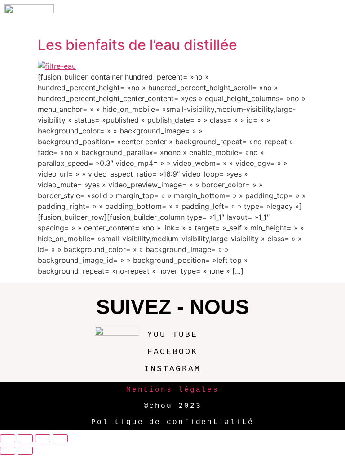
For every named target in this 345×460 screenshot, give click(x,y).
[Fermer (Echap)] (60, 438)
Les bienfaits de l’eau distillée (137, 44)
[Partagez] (42, 438)
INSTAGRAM (172, 368)
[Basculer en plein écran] (25, 438)
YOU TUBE (172, 334)
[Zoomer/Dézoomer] (7, 438)
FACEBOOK (172, 351)
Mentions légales (172, 390)
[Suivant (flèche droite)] (25, 451)
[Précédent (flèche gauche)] (7, 451)
